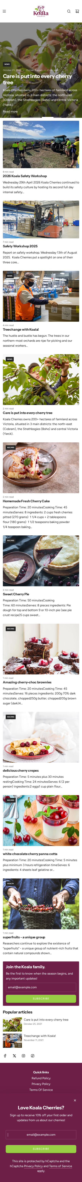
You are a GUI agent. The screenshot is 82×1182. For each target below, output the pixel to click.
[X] (14, 1056)
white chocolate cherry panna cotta (30, 854)
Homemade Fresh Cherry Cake (26, 501)
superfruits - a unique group (24, 937)
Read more (10, 111)
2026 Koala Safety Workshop (25, 176)
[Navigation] (4, 11)
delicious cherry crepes (21, 770)
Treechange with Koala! (21, 329)
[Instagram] (23, 1056)
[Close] (75, 1100)
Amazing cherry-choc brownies (27, 682)
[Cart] (77, 11)
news (6, 64)
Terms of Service (60, 1166)
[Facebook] (5, 1056)
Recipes (10, 447)
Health (10, 883)
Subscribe (41, 998)
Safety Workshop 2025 (20, 246)
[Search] (69, 11)
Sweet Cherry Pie (16, 594)
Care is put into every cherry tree (27, 413)
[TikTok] (32, 1056)
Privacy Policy (33, 1166)
